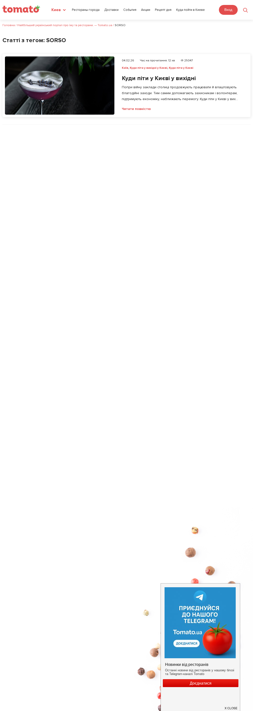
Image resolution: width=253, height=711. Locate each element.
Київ (125, 68)
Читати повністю (136, 109)
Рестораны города (86, 10)
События (129, 10)
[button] (231, 706)
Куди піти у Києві (181, 68)
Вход (228, 10)
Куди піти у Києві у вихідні (159, 78)
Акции (145, 10)
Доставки (111, 10)
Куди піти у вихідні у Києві (148, 68)
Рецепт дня (163, 10)
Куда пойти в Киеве (190, 10)
